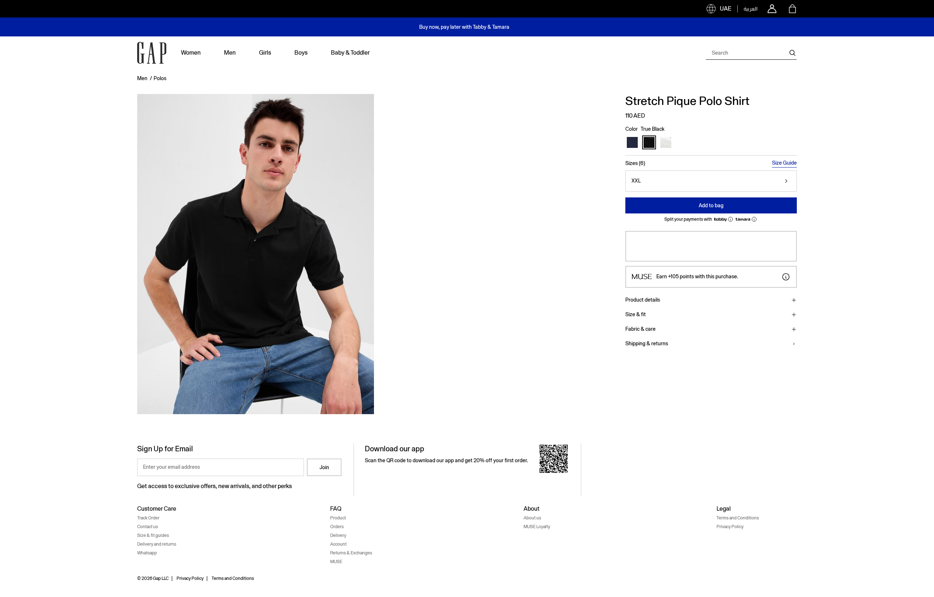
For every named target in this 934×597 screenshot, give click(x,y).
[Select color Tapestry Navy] (632, 142)
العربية (750, 9)
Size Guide (784, 163)
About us (532, 518)
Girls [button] (265, 52)
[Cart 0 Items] (792, 8)
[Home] (151, 53)
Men (142, 78)
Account (338, 544)
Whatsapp (147, 552)
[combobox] (751, 53)
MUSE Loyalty (537, 526)
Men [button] (230, 52)
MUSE (336, 561)
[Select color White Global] (666, 142)
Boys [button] (301, 52)
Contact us (147, 526)
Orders (337, 526)
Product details (642, 300)
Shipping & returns (646, 343)
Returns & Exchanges (351, 552)
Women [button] (191, 52)
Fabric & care (640, 329)
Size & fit (635, 314)
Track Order (148, 518)
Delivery (338, 535)
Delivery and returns (156, 544)
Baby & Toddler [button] (350, 52)
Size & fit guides (153, 535)
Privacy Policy (730, 526)
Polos (160, 78)
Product (338, 518)
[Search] (792, 52)
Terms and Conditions (738, 518)
